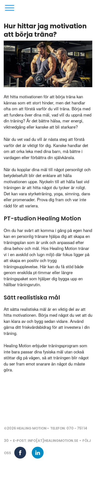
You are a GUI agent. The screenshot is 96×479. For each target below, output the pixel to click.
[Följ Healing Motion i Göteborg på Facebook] (20, 453)
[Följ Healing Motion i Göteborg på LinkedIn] (38, 453)
